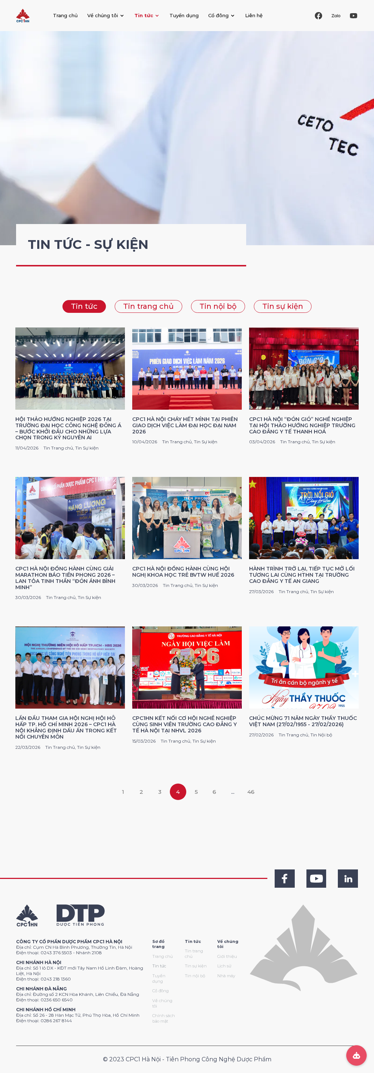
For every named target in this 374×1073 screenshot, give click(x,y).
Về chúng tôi (162, 1003)
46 (251, 791)
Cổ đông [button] (218, 15)
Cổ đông (160, 990)
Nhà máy (226, 975)
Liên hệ (254, 15)
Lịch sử (224, 965)
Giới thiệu (227, 956)
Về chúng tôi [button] (102, 15)
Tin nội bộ (218, 306)
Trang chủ (65, 15)
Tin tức (84, 306)
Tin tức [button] (143, 15)
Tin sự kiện (282, 306)
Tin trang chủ (148, 306)
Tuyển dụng (184, 15)
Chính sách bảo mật (163, 1018)
